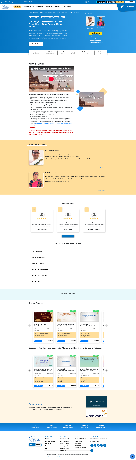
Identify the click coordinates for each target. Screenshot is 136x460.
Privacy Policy (78, 441)
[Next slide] (106, 325)
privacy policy (49, 456)
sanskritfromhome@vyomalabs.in (98, 438)
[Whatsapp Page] (104, 446)
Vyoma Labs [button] (49, 6)
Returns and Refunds (80, 447)
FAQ (46, 448)
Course (35, 12)
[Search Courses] (122, 7)
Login (127, 6)
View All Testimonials (68, 236)
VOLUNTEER (130, 2)
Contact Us (91, 2)
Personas (47, 446)
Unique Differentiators (66, 438)
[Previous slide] (29, 325)
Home (30, 12)
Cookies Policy (79, 450)
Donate (32, 444)
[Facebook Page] (91, 446)
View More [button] (68, 296)
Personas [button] (57, 6)
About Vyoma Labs (65, 446)
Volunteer (38, 444)
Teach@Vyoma (67, 6)
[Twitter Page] (95, 446)
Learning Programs (28, 6)
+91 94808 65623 (94, 441)
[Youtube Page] (98, 446)
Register (132, 6)
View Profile (101, 167)
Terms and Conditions (80, 438)
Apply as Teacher (64, 448)
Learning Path (39, 6)
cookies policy (57, 456)
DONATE (120, 2)
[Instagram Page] (101, 446)
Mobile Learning (64, 443)
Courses (17, 6)
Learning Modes (64, 441)
